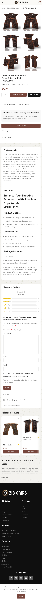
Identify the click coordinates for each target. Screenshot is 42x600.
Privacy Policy (6, 536)
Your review (7, 333)
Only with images (11, 400)
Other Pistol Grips (13, 8)
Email (5, 365)
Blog (3, 512)
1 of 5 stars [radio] (14, 330)
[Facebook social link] (11, 578)
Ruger (3, 558)
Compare (25, 515)
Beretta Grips (6, 549)
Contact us (4, 509)
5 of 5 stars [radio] (20, 330)
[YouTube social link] (26, 578)
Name (5, 356)
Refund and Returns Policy (10, 533)
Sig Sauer (4, 561)
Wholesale (5, 521)
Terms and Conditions (8, 530)
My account (26, 506)
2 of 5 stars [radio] (16, 330)
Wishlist (24, 518)
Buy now (34, 95)
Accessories (5, 564)
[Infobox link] (21, 116)
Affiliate (4, 518)
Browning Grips (6, 552)
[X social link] (16, 578)
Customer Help (6, 515)
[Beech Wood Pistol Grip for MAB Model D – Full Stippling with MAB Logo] (31, 426)
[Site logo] (21, 2)
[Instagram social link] (21, 578)
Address (25, 512)
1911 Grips (5, 546)
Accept (21, 596)
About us (4, 506)
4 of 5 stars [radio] (19, 330)
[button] (11, 451)
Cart (23, 509)
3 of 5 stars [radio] (17, 330)
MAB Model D (31, 8)
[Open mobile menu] (2, 2)
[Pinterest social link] (31, 578)
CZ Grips (4, 555)
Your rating (7, 330)
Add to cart (18, 95)
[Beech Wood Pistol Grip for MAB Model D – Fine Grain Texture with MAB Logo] (11, 429)
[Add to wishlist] (19, 418)
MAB (22, 8)
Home (3, 8)
